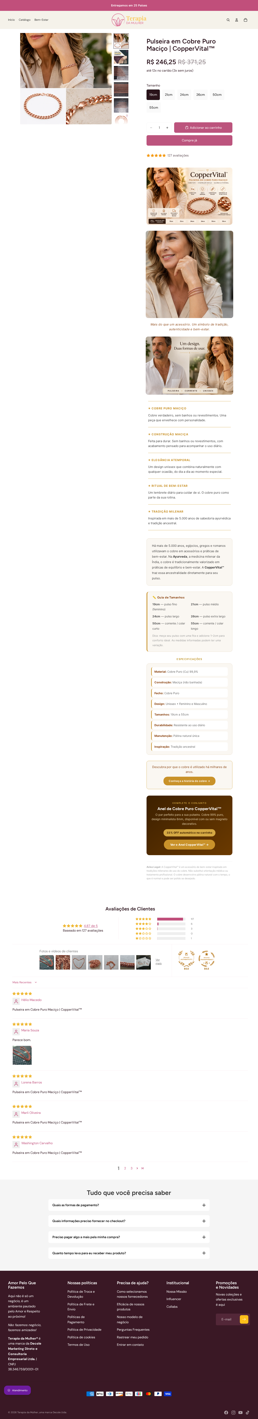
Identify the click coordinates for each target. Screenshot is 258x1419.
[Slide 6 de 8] (121, 121)
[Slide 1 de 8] (121, 41)
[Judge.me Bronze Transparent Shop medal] (207, 959)
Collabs (172, 1307)
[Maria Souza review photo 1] (22, 1055)
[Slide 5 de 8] (121, 105)
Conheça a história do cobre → (189, 781)
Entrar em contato (130, 1345)
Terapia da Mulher (27, 1412)
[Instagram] (233, 1412)
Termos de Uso (78, 1345)
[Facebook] (226, 1412)
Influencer (173, 1299)
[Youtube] (240, 1412)
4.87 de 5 (91, 926)
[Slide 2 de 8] (121, 57)
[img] (22, 994)
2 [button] (125, 1168)
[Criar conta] (244, 1319)
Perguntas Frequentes (133, 1329)
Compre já (189, 140)
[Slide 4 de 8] (121, 89)
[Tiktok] (247, 1412)
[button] (144, 919)
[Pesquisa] (228, 19)
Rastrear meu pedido (132, 1337)
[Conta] (236, 19)
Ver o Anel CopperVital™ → (189, 844)
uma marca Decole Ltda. (53, 1412)
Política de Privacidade (84, 1329)
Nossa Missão (176, 1291)
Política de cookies (81, 1337)
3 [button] (131, 1168)
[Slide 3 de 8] (121, 73)
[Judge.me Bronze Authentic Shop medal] (186, 959)
